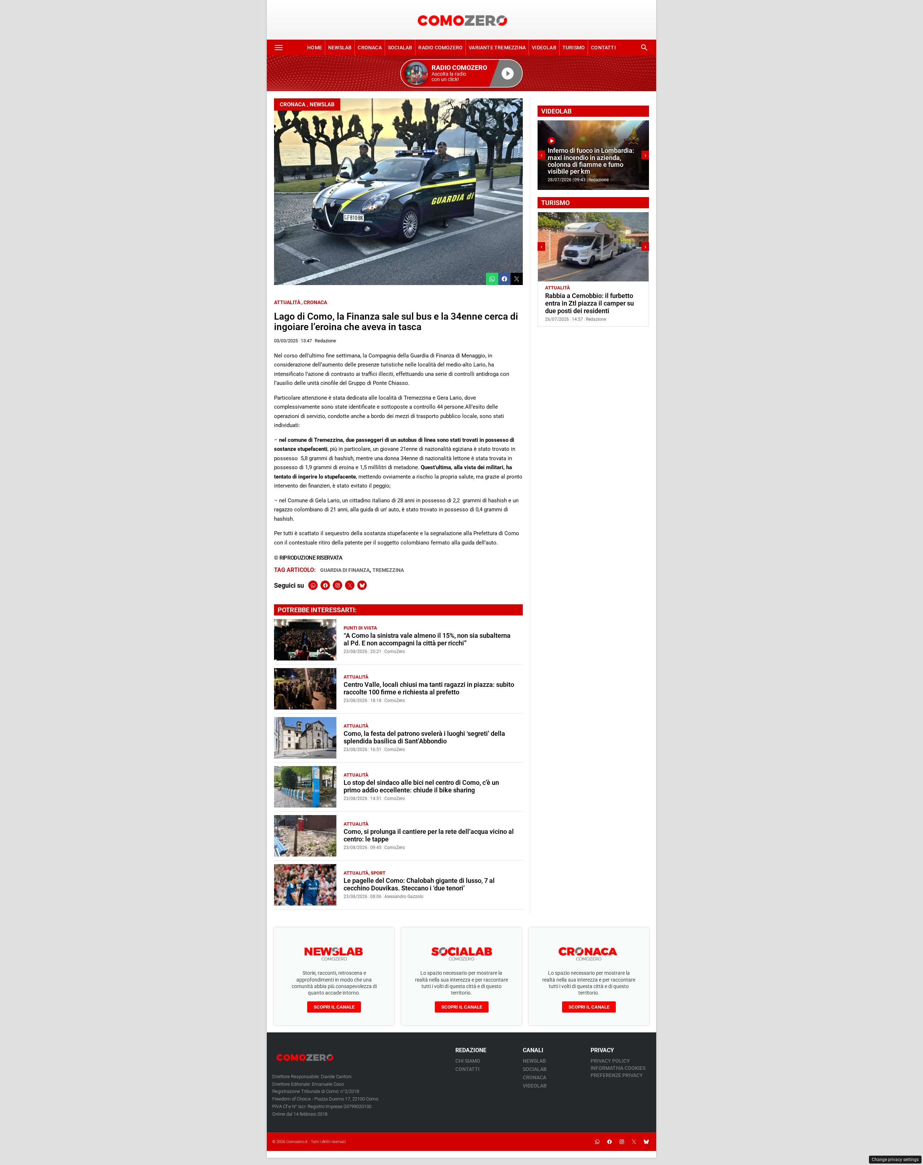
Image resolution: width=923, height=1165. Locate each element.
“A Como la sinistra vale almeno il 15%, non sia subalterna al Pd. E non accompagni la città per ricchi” (427, 639)
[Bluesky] (362, 585)
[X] (349, 585)
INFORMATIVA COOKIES (618, 1068)
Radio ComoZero (440, 47)
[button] (461, 73)
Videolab (544, 47)
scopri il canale (334, 1007)
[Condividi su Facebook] (504, 279)
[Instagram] (337, 585)
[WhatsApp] (313, 585)
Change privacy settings (895, 1159)
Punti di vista (360, 628)
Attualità (287, 302)
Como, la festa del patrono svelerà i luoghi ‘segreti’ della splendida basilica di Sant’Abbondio (424, 737)
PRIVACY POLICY (610, 1061)
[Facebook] (325, 585)
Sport (378, 873)
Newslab (340, 47)
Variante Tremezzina (497, 47)
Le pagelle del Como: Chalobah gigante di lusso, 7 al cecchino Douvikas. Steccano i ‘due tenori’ (419, 884)
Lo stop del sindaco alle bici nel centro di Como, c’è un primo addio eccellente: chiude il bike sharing (421, 786)
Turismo (573, 47)
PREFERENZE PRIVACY (617, 1075)
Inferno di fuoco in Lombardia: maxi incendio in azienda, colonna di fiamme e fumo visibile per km (591, 161)
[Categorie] (279, 47)
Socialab (400, 47)
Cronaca (369, 47)
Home (314, 47)
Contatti (603, 47)
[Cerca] (644, 47)
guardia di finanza (345, 570)
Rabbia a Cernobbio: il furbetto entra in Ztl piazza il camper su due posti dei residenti (589, 303)
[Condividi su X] (517, 279)
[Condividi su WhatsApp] (492, 279)
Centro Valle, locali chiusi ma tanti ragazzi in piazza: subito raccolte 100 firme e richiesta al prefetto (429, 688)
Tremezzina (388, 570)
